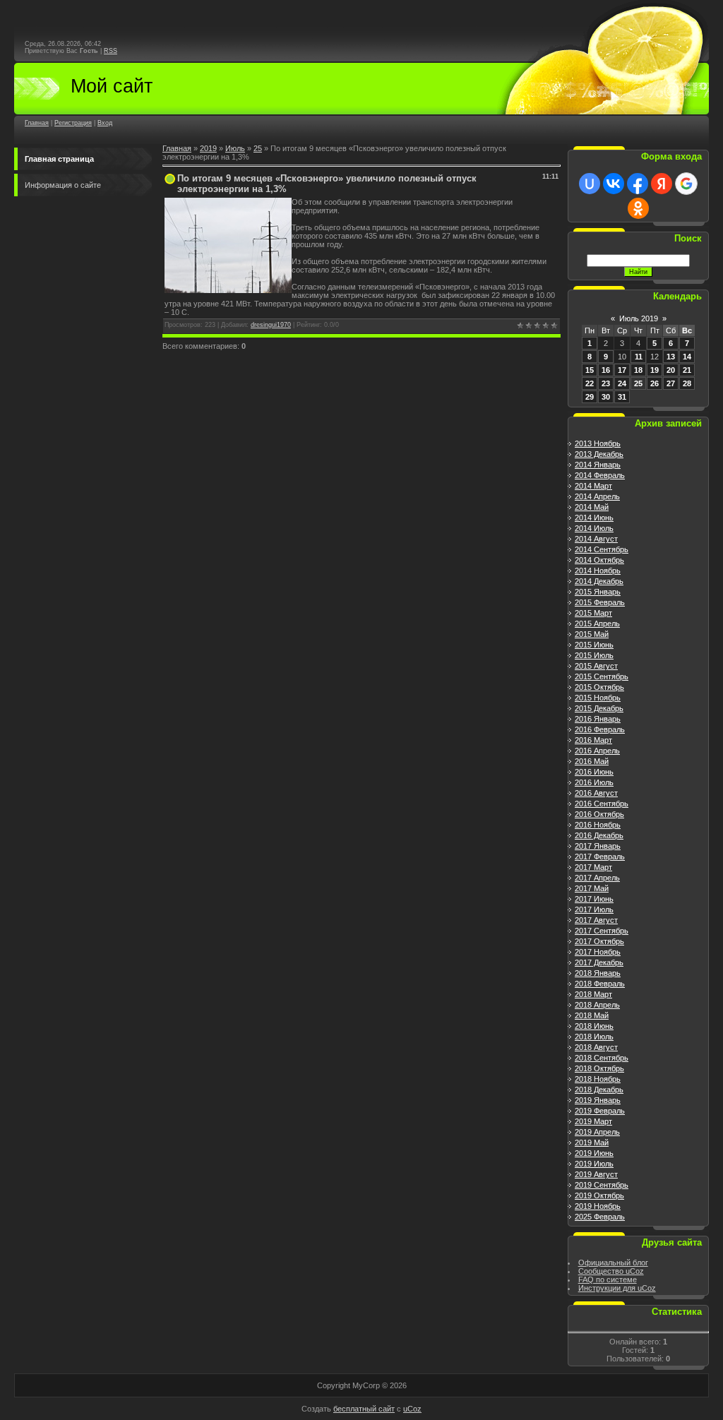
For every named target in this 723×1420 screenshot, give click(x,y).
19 (654, 370)
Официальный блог (613, 1262)
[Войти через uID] (589, 183)
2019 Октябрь (599, 1195)
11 (639, 356)
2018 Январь (598, 973)
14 (687, 356)
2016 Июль (594, 782)
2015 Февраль (600, 602)
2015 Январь (598, 591)
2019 (208, 148)
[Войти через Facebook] (637, 183)
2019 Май (592, 1142)
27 (671, 383)
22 (589, 383)
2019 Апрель (597, 1132)
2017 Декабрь (599, 962)
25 (257, 148)
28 (687, 383)
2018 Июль (594, 1036)
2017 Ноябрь (598, 952)
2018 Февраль (600, 983)
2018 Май (592, 1015)
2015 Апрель (597, 623)
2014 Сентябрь (601, 549)
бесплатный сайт (364, 1408)
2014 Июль (594, 528)
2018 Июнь (594, 1026)
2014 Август (596, 539)
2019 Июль (594, 1163)
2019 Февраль (600, 1110)
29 (589, 397)
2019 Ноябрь (598, 1206)
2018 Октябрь (599, 1068)
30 (606, 397)
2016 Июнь (594, 772)
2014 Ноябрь (598, 570)
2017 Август (596, 920)
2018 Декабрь (599, 1089)
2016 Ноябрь (598, 825)
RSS (110, 50)
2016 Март (593, 740)
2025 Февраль (600, 1216)
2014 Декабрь (599, 581)
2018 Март (593, 994)
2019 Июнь (594, 1153)
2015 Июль (594, 655)
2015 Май (592, 634)
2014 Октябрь (599, 560)
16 (606, 370)
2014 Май (592, 507)
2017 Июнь (594, 899)
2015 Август (596, 666)
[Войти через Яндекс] (661, 183)
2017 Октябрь (599, 941)
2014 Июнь (594, 517)
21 (687, 370)
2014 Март (593, 486)
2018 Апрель (597, 1005)
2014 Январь (598, 464)
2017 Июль (594, 909)
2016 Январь (598, 719)
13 (671, 356)
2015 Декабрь (599, 708)
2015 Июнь (594, 644)
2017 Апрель (597, 877)
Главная (37, 122)
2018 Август (596, 1047)
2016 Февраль (600, 729)
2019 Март (593, 1121)
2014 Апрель (597, 496)
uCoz (412, 1408)
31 (622, 397)
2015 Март (593, 613)
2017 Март (593, 867)
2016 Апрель (597, 750)
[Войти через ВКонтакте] (613, 183)
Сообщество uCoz (611, 1271)
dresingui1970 (271, 324)
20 (671, 370)
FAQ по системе (607, 1279)
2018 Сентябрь (601, 1058)
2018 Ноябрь (598, 1079)
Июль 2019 (638, 318)
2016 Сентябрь (601, 803)
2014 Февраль (600, 475)
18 (638, 370)
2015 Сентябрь (601, 676)
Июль (235, 148)
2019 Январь (598, 1100)
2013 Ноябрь (598, 443)
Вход (104, 122)
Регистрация (73, 122)
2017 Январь (598, 846)
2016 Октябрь (599, 814)
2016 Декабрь (599, 835)
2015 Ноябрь (598, 697)
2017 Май (592, 888)
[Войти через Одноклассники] (638, 208)
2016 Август (596, 793)
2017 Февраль (600, 856)
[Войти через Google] (686, 183)
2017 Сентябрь (601, 930)
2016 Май (592, 761)
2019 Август (596, 1174)
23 (606, 383)
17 (622, 370)
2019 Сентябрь (601, 1185)
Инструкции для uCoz (617, 1288)
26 (654, 383)
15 (589, 370)
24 (622, 383)
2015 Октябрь (599, 687)
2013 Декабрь (599, 454)
